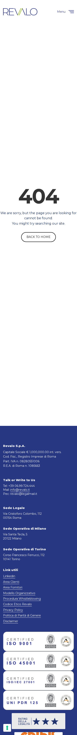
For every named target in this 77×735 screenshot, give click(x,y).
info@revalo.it (20, 490)
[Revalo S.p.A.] (20, 11)
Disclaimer (10, 621)
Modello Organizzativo (19, 593)
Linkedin (9, 576)
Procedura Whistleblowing (22, 598)
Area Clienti (11, 582)
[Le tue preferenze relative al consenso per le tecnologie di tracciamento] (7, 728)
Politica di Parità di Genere (22, 615)
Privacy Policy (13, 610)
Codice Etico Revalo (17, 604)
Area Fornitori (12, 587)
